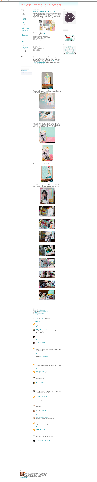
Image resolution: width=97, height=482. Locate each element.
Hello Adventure (24, 31)
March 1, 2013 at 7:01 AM (52, 323)
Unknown (37, 371)
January (24, 51)
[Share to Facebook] (48, 318)
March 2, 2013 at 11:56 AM (44, 417)
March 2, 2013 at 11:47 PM (46, 440)
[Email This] (45, 318)
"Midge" (37, 382)
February (24, 50)
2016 (22, 10)
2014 (22, 13)
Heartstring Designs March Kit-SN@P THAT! (25, 48)
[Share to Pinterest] (49, 318)
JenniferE (37, 396)
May (23, 24)
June (23, 23)
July (23, 22)
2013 (22, 14)
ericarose (37, 410)
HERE (44, 33)
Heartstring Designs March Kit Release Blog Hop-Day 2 (25, 45)
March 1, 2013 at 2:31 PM (43, 390)
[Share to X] (47, 318)
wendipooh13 (38, 417)
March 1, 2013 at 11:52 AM (42, 382)
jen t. (36, 342)
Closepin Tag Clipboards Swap (25, 38)
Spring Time (24, 34)
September (24, 19)
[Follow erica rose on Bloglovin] (25, 69)
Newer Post (35, 462)
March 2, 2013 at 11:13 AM (44, 410)
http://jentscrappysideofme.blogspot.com (39, 62)
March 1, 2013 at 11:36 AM (43, 371)
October (24, 18)
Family (23, 41)
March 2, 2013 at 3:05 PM (43, 429)
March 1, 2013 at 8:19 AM (43, 329)
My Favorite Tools (25, 30)
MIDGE (51, 303)
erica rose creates (41, 5)
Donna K (37, 329)
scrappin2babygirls (39, 440)
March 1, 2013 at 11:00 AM (44, 356)
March (24, 27)
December (24, 15)
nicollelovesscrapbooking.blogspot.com (42, 323)
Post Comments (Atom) (49, 465)
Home (47, 462)
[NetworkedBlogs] (26, 72)
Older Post (58, 462)
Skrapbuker (37, 429)
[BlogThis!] (46, 318)
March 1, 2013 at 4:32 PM (43, 396)
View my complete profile (23, 477)
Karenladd (37, 390)
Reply (36, 326)
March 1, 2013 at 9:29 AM (41, 342)
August (24, 20)
